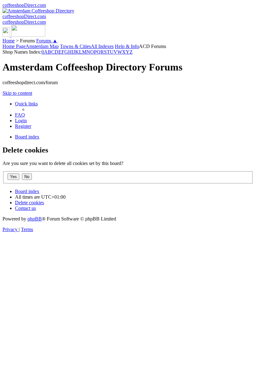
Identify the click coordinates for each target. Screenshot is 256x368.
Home (8, 40)
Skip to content (17, 93)
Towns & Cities (75, 46)
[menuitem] (20, 115)
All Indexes (102, 46)
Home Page (14, 46)
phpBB (34, 218)
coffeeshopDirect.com (24, 5)
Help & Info (127, 46)
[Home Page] (23, 35)
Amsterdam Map (42, 46)
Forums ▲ (46, 40)
